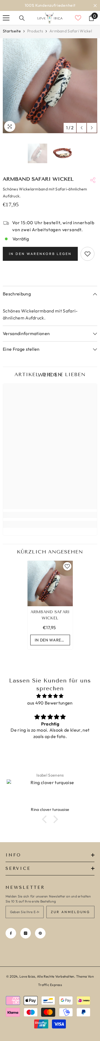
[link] (50, 515)
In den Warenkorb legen (40, 254)
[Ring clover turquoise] (50, 793)
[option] (50, 5)
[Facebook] (11, 933)
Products (35, 31)
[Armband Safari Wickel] (50, 583)
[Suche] (22, 18)
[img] (50, 696)
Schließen (95, 5)
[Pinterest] (40, 933)
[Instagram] (25, 933)
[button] (81, 128)
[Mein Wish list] (78, 18)
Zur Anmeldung (70, 912)
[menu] (6, 18)
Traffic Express (50, 985)
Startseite (12, 31)
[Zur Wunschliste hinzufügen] (87, 254)
